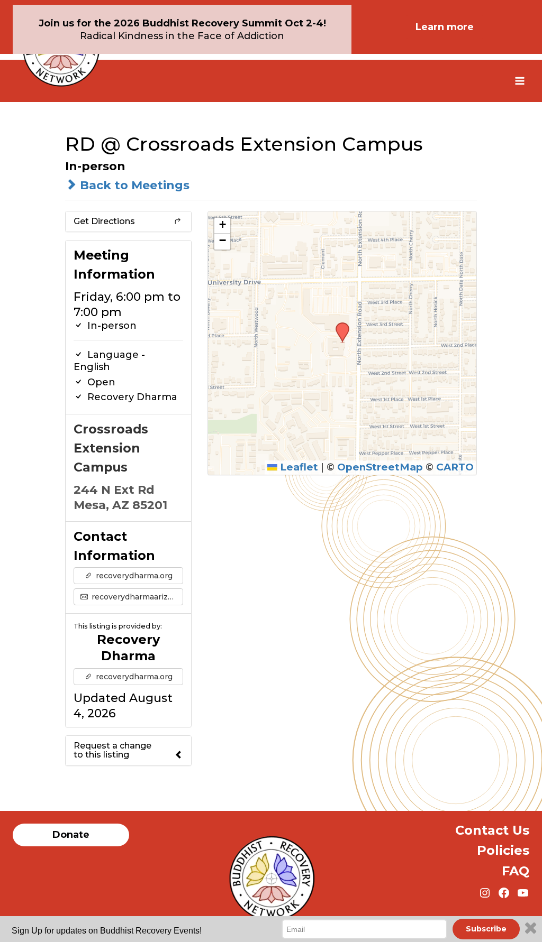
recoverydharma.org (133, 575)
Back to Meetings (133, 185)
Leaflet (297, 467)
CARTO (455, 467)
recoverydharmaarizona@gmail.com (136, 597)
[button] (339, 325)
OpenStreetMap (380, 467)
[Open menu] (519, 80)
